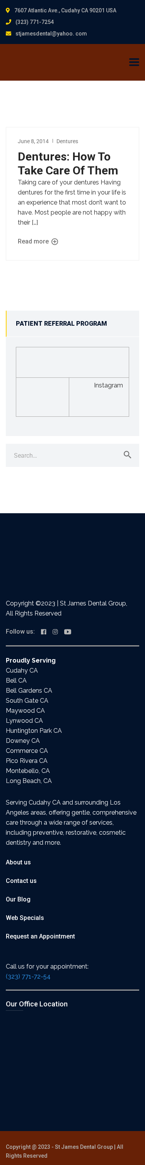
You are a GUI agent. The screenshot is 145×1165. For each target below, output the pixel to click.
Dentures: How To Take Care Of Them (68, 163)
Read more (34, 241)
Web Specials (25, 918)
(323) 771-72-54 (28, 976)
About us (18, 862)
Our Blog (18, 899)
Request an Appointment (40, 936)
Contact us (21, 880)
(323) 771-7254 (34, 22)
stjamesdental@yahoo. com (51, 33)
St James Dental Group (84, 1147)
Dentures (67, 141)
